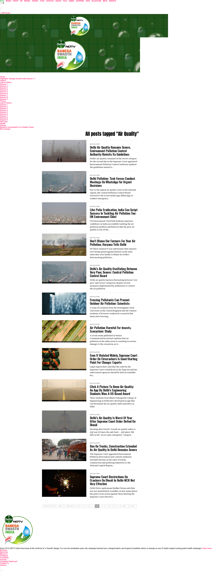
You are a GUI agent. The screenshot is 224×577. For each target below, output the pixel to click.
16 (118, 506)
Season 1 (4, 84)
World (8, 1)
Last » (133, 506)
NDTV (2, 1)
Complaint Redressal (8, 561)
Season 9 (4, 99)
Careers (3, 565)
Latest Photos (6, 103)
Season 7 (4, 95)
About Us (3, 554)
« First (59, 506)
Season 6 (4, 93)
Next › (124, 506)
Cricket (35, 1)
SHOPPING (80, 1)
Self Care (4, 121)
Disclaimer (4, 558)
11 (92, 506)
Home (2, 77)
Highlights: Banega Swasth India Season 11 (17, 79)
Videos (3, 80)
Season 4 (4, 90)
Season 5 (4, 92)
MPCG (105, 1)
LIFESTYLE (50, 1)
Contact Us (4, 563)
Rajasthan (96, 1)
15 (113, 506)
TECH (65, 1)
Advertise (4, 552)
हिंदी (21, 1)
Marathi (112, 1)
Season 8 (4, 97)
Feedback (4, 556)
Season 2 (4, 86)
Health (2, 123)
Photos (3, 101)
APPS (88, 1)
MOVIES (27, 1)
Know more (207, 548)
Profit (16, 1)
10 (86, 506)
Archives (3, 550)
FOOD (42, 1)
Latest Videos (6, 82)
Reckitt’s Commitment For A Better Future (17, 127)
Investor (3, 559)
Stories (3, 125)
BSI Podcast (5, 129)
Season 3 (4, 88)
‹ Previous (69, 506)
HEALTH (58, 1)
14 (107, 506)
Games (71, 1)
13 (102, 506)
